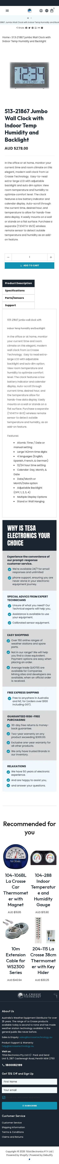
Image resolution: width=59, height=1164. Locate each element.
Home (6, 37)
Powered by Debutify (41, 1155)
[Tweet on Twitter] (29, 27)
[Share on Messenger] (42, 27)
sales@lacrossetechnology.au (36, 1037)
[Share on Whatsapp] (36, 27)
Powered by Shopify (17, 1155)
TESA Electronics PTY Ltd (39, 1151)
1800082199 (12, 1065)
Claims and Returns (12, 1136)
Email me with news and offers (23, 1097)
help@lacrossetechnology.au (18, 1046)
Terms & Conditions (13, 1132)
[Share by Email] (39, 27)
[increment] (50, 257)
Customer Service (12, 1122)
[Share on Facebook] (26, 27)
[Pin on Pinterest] (33, 27)
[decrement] (8, 257)
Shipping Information (13, 1127)
